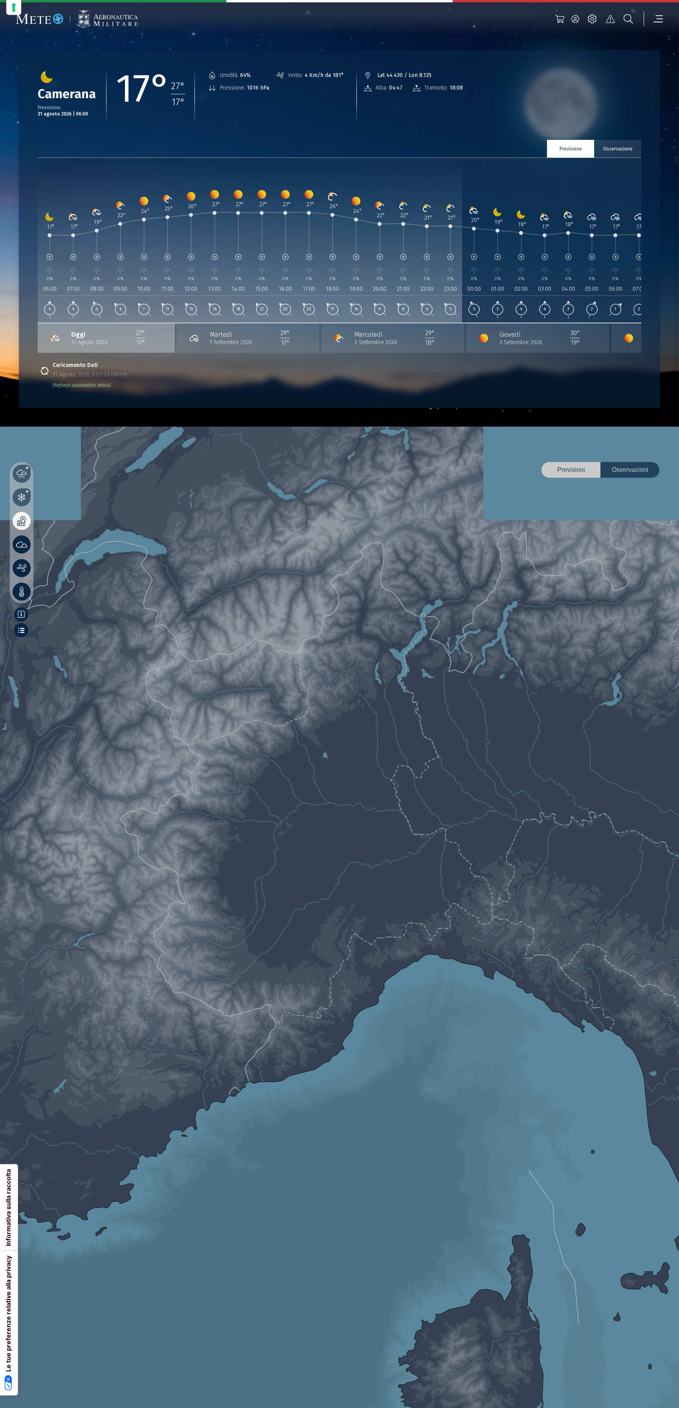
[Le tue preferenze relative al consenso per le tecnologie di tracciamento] (13, 7)
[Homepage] (40, 18)
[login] (575, 19)
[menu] (653, 19)
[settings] (592, 19)
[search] (628, 19)
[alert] (610, 19)
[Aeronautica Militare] (107, 19)
